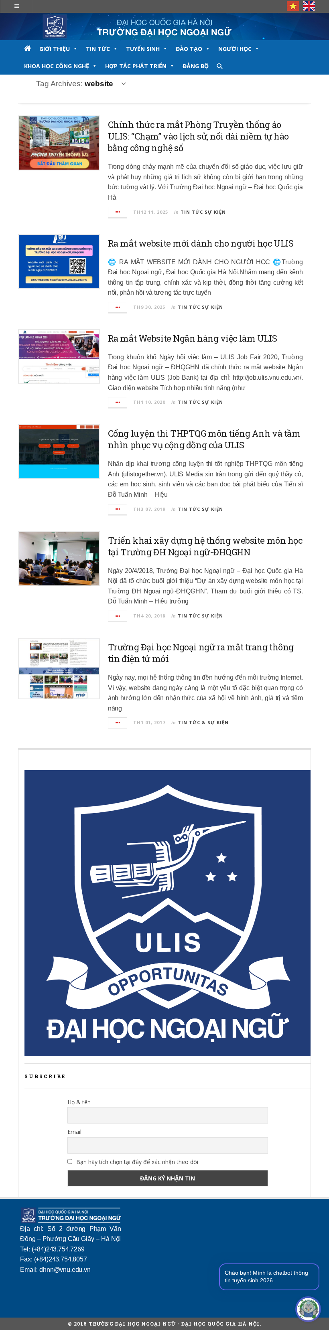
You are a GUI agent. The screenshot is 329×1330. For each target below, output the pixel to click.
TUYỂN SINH (143, 49)
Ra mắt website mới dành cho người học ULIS (201, 243)
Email (74, 1132)
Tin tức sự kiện (203, 212)
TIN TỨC (98, 49)
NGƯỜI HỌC (235, 49)
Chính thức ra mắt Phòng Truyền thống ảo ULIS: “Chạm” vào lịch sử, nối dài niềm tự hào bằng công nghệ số (198, 136)
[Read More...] (118, 212)
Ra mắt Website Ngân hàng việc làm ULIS (192, 338)
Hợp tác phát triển (136, 66)
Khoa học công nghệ (56, 66)
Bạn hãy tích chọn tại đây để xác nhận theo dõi (136, 1162)
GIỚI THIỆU (54, 49)
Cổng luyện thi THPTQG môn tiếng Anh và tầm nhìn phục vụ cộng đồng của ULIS (204, 439)
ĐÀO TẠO (189, 49)
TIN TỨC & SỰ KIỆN (203, 722)
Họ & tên (79, 1102)
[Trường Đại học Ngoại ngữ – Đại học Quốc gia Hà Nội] (164, 26)
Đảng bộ (196, 66)
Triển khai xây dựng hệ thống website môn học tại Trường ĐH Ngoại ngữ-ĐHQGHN (205, 546)
